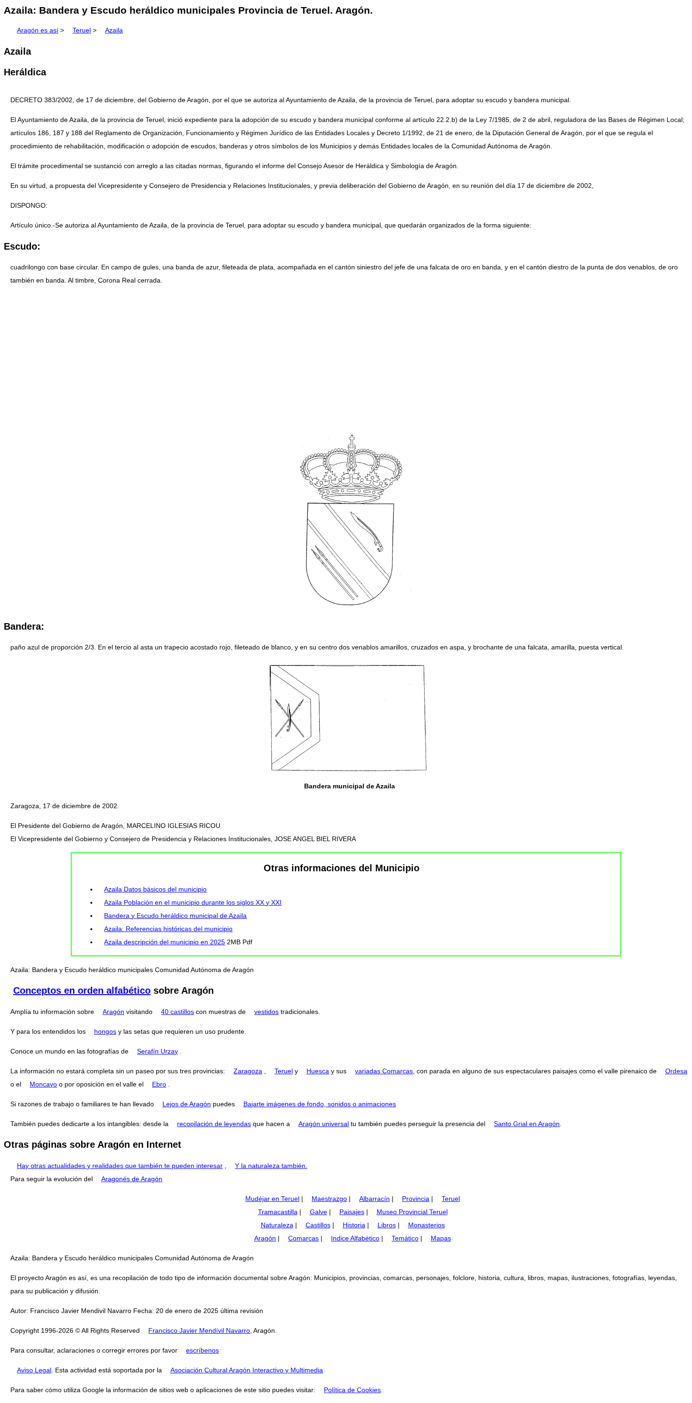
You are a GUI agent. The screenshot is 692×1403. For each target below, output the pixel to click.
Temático (405, 1238)
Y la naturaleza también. (271, 1165)
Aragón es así (37, 30)
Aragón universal (323, 1123)
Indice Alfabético (355, 1238)
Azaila (114, 30)
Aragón (113, 1011)
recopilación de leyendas (214, 1123)
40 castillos (177, 1011)
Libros (387, 1225)
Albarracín (374, 1198)
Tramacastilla (278, 1212)
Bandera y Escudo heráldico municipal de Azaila (175, 915)
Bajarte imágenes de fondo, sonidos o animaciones (319, 1104)
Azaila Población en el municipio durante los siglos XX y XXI (193, 902)
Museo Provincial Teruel (412, 1212)
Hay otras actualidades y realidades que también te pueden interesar (120, 1165)
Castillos (318, 1225)
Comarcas (303, 1238)
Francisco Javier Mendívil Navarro (199, 1330)
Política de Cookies (352, 1390)
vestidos (266, 1011)
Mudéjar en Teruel (272, 1198)
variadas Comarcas (384, 1071)
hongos (105, 1031)
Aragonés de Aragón (131, 1179)
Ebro (159, 1084)
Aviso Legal (34, 1370)
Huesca (317, 1071)
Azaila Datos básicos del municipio (155, 889)
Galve (318, 1212)
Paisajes (351, 1212)
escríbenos (202, 1350)
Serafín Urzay (157, 1051)
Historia (354, 1225)
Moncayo (43, 1084)
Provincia (415, 1198)
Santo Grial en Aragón (527, 1123)
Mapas (441, 1238)
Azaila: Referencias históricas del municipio (168, 929)
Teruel (81, 30)
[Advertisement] (346, 359)
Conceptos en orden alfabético (82, 990)
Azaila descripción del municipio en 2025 (164, 942)
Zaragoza (247, 1071)
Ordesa (676, 1071)
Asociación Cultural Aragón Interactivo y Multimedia (246, 1370)
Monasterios (426, 1225)
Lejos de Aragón (186, 1104)
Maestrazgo (329, 1198)
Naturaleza (277, 1225)
